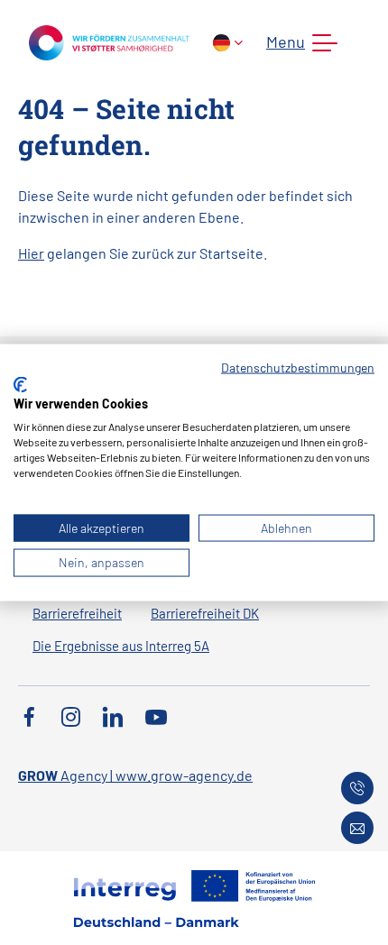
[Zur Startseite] (109, 41)
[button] (298, 43)
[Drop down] (228, 42)
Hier (31, 252)
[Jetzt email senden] (357, 828)
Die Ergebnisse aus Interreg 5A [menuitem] (120, 646)
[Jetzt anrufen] (357, 788)
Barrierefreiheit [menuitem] (77, 613)
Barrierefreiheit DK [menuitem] (205, 613)
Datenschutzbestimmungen (297, 367)
